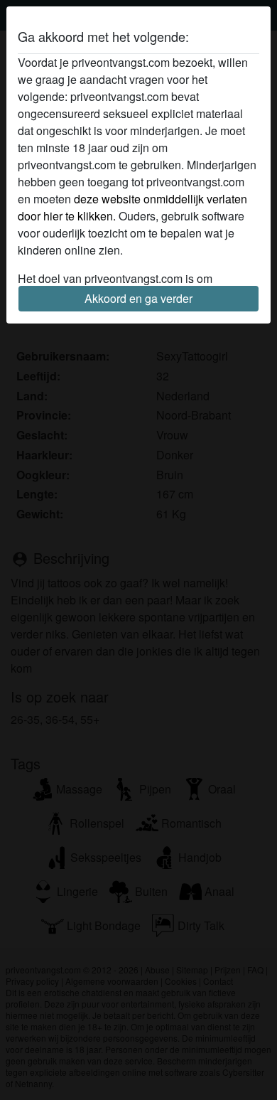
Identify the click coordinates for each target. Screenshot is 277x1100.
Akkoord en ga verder (138, 298)
